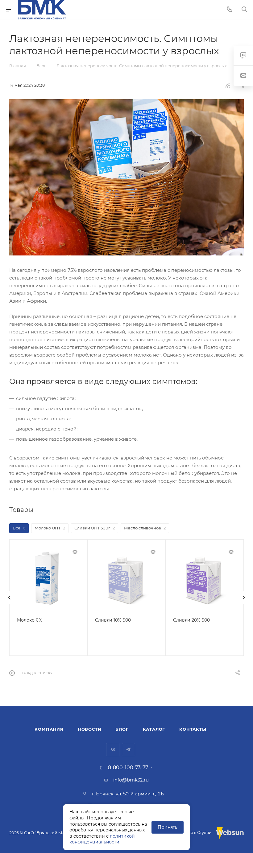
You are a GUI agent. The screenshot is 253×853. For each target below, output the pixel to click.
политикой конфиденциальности (102, 839)
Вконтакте (112, 749)
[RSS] (228, 85)
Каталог (154, 729)
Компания (49, 729)
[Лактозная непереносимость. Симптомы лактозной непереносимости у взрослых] (126, 177)
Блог (121, 729)
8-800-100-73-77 (128, 767)
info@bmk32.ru (131, 780)
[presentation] (9, 597)
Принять (167, 827)
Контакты (192, 729)
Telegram (128, 749)
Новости (90, 729)
